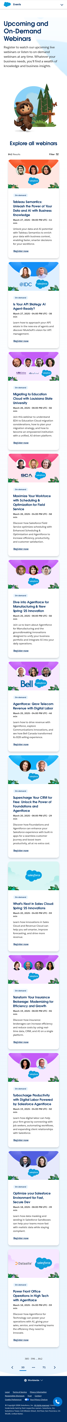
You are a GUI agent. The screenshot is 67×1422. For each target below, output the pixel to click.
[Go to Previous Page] (12, 1367)
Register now (21, 251)
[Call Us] (57, 1401)
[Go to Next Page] (54, 1367)
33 (22, 1367)
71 (44, 1367)
